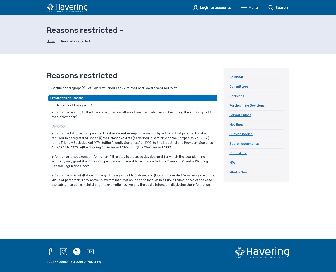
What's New (238, 172)
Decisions (236, 96)
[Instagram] (63, 251)
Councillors (238, 153)
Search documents (244, 144)
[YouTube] (90, 251)
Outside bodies (241, 134)
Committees (238, 86)
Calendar (236, 77)
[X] (77, 251)
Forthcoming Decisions (247, 105)
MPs (232, 163)
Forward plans (240, 115)
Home (51, 41)
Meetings (236, 124)
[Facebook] (50, 251)
